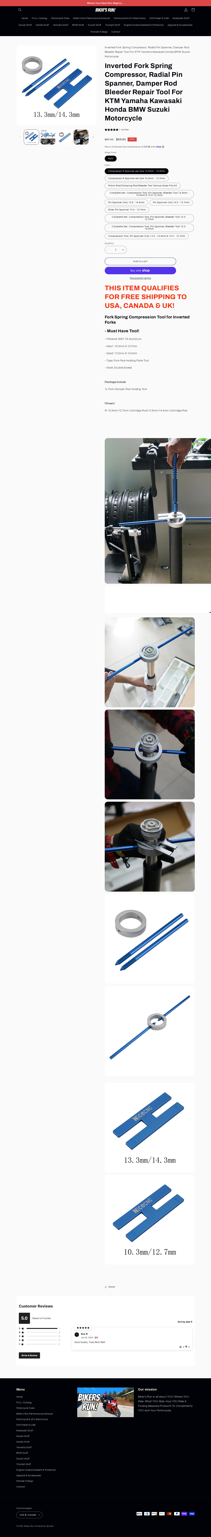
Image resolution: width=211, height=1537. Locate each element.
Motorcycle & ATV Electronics (32, 1419)
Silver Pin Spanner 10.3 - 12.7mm (127, 210)
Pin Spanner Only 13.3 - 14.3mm (126, 202)
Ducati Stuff (23, 1459)
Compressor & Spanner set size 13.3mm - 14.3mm (136, 171)
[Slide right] (93, 137)
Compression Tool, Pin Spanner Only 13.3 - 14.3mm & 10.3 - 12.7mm (146, 236)
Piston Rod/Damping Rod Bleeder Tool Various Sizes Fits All (142, 185)
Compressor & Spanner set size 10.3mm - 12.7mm (136, 178)
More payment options (140, 278)
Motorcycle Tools (25, 1408)
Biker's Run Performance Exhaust (34, 1414)
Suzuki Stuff (23, 1436)
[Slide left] (19, 137)
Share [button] (111, 1287)
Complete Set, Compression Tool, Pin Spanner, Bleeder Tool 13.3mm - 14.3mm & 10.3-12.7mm (149, 194)
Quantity (109, 243)
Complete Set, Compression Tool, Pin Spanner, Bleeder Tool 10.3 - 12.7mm (149, 218)
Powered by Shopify (44, 1526)
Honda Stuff (23, 1442)
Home (19, 1397)
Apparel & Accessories (28, 1475)
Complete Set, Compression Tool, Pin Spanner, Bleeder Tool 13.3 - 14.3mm (149, 227)
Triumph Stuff (23, 1464)
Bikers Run (29, 1526)
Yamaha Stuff (24, 1447)
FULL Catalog (24, 1402)
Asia (110, 158)
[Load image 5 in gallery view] (64, 137)
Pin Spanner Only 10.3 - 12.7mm (171, 202)
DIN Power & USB (26, 1425)
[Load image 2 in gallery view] (47, 137)
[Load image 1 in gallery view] (31, 137)
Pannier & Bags (24, 1481)
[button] (19, 9)
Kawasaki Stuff (24, 1430)
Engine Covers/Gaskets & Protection (36, 1470)
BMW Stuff (22, 1453)
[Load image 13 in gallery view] (81, 137)
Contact (20, 1487)
